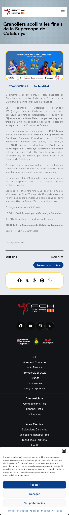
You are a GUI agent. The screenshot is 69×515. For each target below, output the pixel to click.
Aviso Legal (57, 510)
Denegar (34, 493)
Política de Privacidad (39, 510)
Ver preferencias (34, 503)
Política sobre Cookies (17, 510)
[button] (64, 450)
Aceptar (35, 484)
